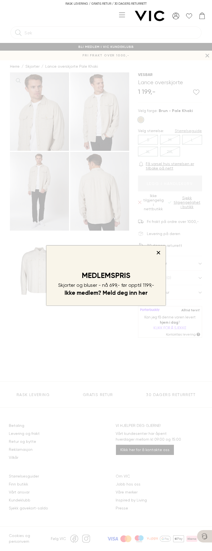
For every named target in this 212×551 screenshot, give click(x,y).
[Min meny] (176, 16)
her (143, 292)
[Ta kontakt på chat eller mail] (204, 536)
